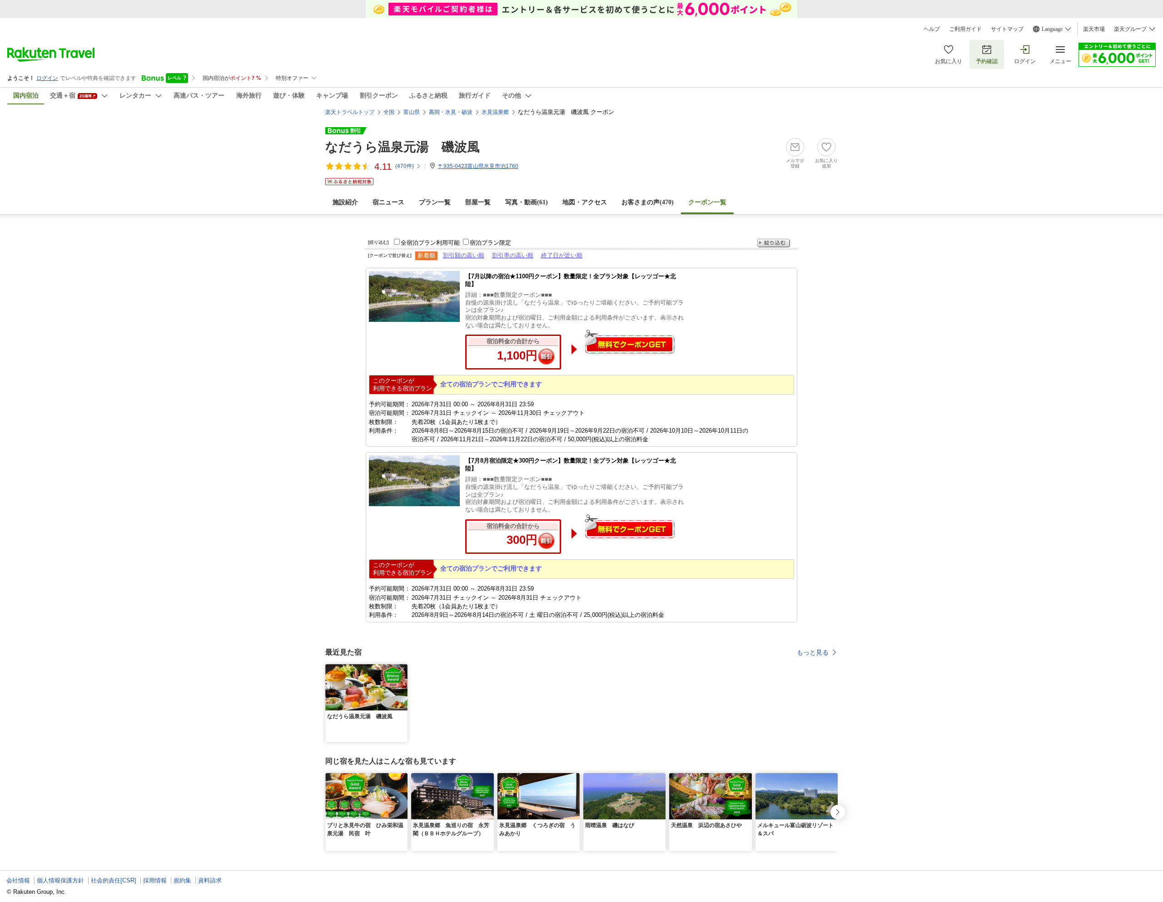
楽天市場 (1094, 29)
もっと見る (813, 652)
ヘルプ (932, 29)
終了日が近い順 (561, 255)
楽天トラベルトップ (349, 112)
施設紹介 (345, 202)
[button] (402, 669)
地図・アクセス (584, 202)
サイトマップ (1007, 29)
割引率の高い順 (512, 255)
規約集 (182, 880)
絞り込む (773, 243)
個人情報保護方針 (60, 880)
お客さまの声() (647, 202)
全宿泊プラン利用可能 (430, 242)
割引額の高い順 (463, 255)
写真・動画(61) (526, 202)
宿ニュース (388, 202)
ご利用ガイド (965, 29)
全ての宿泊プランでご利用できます (491, 384)
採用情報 (155, 880)
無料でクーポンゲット (629, 341)
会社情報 (18, 880)
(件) (404, 166)
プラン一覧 (435, 202)
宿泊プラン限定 (490, 242)
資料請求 (210, 880)
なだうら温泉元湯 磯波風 (402, 147)
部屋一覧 (478, 202)
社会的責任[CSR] (113, 880)
